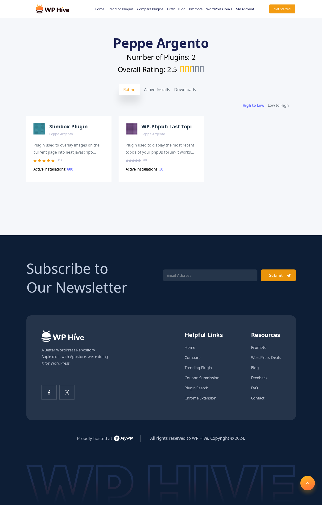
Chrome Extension (200, 398)
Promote (195, 9)
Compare (193, 357)
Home (99, 9)
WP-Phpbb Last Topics (169, 126)
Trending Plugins (120, 9)
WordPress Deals (219, 9)
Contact (257, 398)
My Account (245, 9)
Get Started (282, 9)
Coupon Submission (202, 377)
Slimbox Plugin (68, 126)
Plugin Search (196, 388)
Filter (170, 9)
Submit (276, 275)
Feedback (259, 377)
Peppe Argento (61, 134)
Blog (181, 9)
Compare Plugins (150, 9)
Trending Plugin (198, 367)
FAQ (254, 388)
